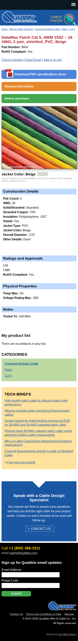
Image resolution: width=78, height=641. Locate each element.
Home (5, 29)
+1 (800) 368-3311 (24, 548)
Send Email (33, 60)
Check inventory (12, 60)
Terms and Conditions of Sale (43, 614)
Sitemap (69, 614)
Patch (64, 29)
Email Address (12, 569)
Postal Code (11, 580)
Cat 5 (72, 29)
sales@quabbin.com (23, 553)
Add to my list (53, 60)
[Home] (19, 20)
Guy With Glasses (67, 634)
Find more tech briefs (21, 462)
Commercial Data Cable (47, 29)
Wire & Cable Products (21, 29)
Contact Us (41, 529)
